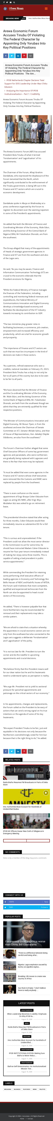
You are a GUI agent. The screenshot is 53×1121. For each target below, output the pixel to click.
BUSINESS (17, 1089)
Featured (26, 1036)
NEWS (27, 1023)
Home (22, 1118)
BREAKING (7, 1089)
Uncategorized (27, 1010)
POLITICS (42, 1089)
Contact (30, 1118)
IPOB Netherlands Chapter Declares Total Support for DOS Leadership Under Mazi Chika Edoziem (26, 83)
